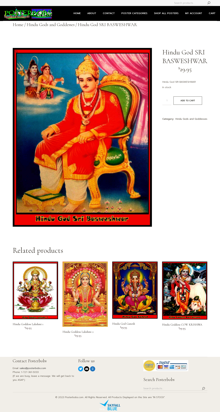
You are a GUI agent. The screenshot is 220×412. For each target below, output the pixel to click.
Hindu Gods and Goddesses (191, 119)
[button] (16, 51)
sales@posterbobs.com (33, 368)
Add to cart (187, 100)
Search (209, 3)
